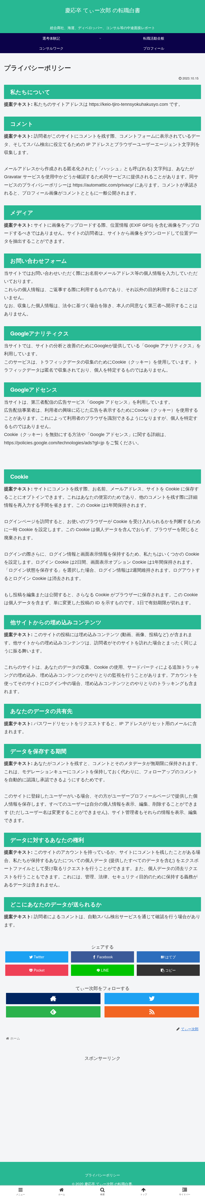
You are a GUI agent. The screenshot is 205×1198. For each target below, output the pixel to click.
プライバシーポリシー (102, 1174)
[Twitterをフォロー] (151, 998)
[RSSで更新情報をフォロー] (151, 1011)
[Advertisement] (102, 1113)
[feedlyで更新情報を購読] (53, 1011)
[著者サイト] (53, 998)
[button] (189, 724)
